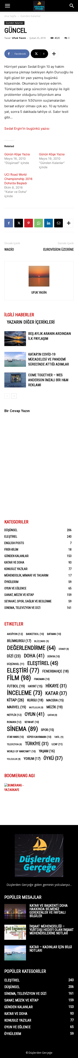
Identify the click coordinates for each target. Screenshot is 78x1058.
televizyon (14, 744)
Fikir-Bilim (11, 549)
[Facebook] (8, 223)
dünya (53, 656)
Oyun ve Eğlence (15, 588)
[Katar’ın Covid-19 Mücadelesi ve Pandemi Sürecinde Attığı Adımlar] (15, 359)
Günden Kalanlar (30, 16)
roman (14, 722)
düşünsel (15, 664)
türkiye (37, 744)
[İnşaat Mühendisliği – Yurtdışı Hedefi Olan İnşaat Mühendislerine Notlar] (15, 932)
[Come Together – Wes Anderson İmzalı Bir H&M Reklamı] (15, 380)
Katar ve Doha (14, 562)
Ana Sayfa (10, 16)
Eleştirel (10, 536)
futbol (16, 686)
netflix (14, 714)
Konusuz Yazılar (16, 569)
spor (47, 730)
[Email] (58, 223)
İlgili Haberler (19, 314)
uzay (57, 744)
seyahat (31, 722)
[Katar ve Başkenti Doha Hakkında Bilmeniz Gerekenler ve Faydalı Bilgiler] (15, 911)
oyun (34, 714)
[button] (7, 6)
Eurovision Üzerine (58, 249)
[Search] (72, 6)
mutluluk (36, 707)
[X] (18, 223)
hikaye (56, 686)
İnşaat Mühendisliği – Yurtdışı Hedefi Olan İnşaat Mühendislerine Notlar (51, 929)
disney (64, 649)
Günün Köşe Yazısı (17, 154)
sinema (22, 729)
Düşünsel (10, 530)
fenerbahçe (55, 671)
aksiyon (15, 634)
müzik (54, 707)
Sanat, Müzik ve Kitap (19, 595)
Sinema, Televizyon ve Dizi (22, 607)
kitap (15, 700)
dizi (14, 656)
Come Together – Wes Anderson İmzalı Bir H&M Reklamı (48, 380)
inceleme (24, 693)
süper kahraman (39, 736)
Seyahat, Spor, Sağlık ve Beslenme (28, 601)
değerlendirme (31, 648)
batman (54, 634)
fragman (42, 679)
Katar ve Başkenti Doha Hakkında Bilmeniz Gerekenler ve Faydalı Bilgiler (48, 911)
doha (34, 655)
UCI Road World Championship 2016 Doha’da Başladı (18, 179)
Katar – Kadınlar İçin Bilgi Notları (50, 949)
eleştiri (23, 670)
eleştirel (42, 663)
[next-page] (14, 396)
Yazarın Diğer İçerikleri (31, 322)
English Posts (14, 543)
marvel (16, 707)
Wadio (9, 249)
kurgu (35, 700)
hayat (35, 686)
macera (55, 700)
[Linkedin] (48, 223)
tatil (58, 736)
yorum (32, 759)
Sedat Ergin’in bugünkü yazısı (26, 128)
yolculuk (14, 759)
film (19, 678)
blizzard (41, 641)
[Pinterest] (28, 223)
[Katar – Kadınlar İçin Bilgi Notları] (15, 952)
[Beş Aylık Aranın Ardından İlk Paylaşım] (15, 338)
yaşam (47, 751)
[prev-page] (7, 396)
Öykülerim (11, 582)
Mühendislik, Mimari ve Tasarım (26, 575)
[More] (53, 53)
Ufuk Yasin (19, 37)
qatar (52, 715)
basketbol (35, 634)
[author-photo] (39, 286)
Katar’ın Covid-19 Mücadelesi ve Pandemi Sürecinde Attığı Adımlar (48, 359)
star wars (15, 736)
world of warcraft (21, 751)
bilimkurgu (19, 641)
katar (56, 693)
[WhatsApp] (38, 223)
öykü (53, 758)
